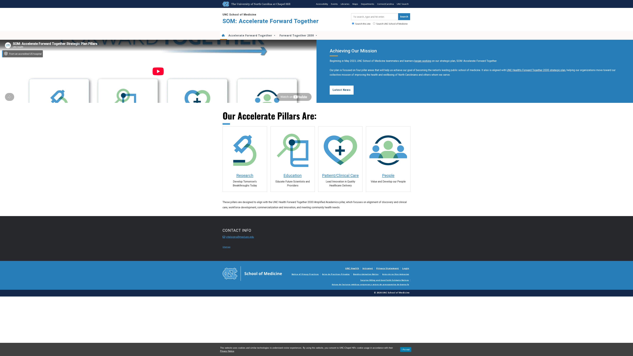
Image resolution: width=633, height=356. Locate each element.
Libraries (345, 3)
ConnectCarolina (385, 3)
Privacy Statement (387, 268)
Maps (355, 3)
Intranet (367, 268)
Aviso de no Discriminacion (395, 274)
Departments (367, 3)
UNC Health (352, 268)
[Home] (223, 35)
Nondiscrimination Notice (365, 274)
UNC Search (403, 3)
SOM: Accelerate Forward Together (271, 21)
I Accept (406, 349)
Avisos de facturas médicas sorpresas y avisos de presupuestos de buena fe (370, 284)
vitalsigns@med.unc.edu (240, 236)
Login (405, 268)
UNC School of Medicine (239, 14)
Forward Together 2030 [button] (297, 35)
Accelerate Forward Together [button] (250, 35)
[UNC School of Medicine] (252, 273)
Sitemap (226, 247)
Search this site (363, 23)
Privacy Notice (227, 351)
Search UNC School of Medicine (392, 23)
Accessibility (322, 3)
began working (422, 60)
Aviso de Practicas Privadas (336, 274)
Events (334, 3)
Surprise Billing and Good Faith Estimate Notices (384, 280)
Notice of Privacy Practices (305, 274)
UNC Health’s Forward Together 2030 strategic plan (536, 70)
